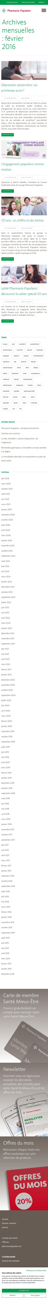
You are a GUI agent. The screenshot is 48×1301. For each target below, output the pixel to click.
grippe (5, 373)
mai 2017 (5, 850)
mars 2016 (5, 907)
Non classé (28, 228)
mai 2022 (5, 613)
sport (33, 397)
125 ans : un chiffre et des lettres (22, 220)
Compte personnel (12, 2)
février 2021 (6, 670)
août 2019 (5, 747)
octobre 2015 (6, 928)
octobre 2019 (6, 737)
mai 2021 (5, 654)
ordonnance (7, 385)
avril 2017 (5, 855)
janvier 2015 (6, 969)
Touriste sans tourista (10, 434)
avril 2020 (5, 711)
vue (13, 409)
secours (5, 397)
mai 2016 (5, 902)
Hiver (24, 373)
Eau (15, 361)
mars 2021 (5, 664)
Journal (5, 1228)
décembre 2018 (7, 783)
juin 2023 (5, 566)
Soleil (24, 397)
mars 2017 (5, 861)
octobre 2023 (7, 551)
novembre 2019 (7, 731)
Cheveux (16, 356)
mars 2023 (5, 577)
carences (6, 356)
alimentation (34, 344)
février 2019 (6, 773)
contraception (38, 356)
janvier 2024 (6, 541)
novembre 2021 (7, 639)
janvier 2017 (6, 871)
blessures (39, 350)
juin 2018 (5, 804)
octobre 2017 (6, 835)
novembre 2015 (7, 923)
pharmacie (19, 385)
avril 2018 (5, 814)
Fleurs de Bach (7, 367)
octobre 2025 (7, 489)
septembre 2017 (8, 840)
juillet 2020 (6, 701)
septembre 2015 (8, 933)
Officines (41, 2)
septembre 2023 (8, 556)
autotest (20, 350)
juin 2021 (5, 649)
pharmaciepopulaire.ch (11, 1246)
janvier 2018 (6, 824)
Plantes (30, 385)
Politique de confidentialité (36, 1270)
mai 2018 (5, 809)
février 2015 (6, 964)
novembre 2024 (8, 515)
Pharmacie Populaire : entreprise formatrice (20, 428)
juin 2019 (5, 752)
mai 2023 (5, 572)
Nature (16, 379)
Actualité (28, 177)
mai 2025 (5, 499)
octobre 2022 (7, 592)
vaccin (16, 403)
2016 (13, 344)
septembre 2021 (8, 644)
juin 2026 (5, 479)
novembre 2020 (8, 685)
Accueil (5, 1219)
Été (20, 409)
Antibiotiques (7, 350)
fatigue (33, 361)
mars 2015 (5, 959)
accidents (22, 344)
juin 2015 (5, 943)
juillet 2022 (6, 603)
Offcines (5, 1242)
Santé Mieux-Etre (29, 391)
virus (24, 403)
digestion (6, 361)
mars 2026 (5, 484)
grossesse (15, 373)
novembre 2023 (7, 546)
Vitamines (34, 403)
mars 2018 (5, 819)
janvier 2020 (6, 726)
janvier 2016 (6, 917)
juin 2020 (5, 706)
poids (39, 385)
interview (6, 379)
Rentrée (16, 391)
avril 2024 (5, 530)
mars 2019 (5, 768)
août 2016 (5, 892)
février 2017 (6, 866)
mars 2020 (6, 716)
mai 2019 (5, 757)
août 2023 (5, 561)
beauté (29, 350)
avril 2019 (5, 763)
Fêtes (27, 367)
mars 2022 (5, 623)
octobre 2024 (7, 520)
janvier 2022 (6, 628)
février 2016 (6, 912)
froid (19, 367)
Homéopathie (35, 373)
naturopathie (27, 379)
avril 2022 (5, 618)
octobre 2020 (7, 690)
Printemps (6, 391)
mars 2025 (5, 504)
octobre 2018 (6, 788)
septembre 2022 (8, 597)
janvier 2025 (6, 510)
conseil (26, 356)
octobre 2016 (6, 881)
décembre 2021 (7, 633)
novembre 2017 (7, 830)
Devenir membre (9, 1223)
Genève (36, 367)
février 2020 (6, 721)
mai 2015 (5, 948)
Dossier (27, 98)
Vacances (6, 403)
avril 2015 (5, 953)
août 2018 (5, 799)
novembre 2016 (7, 876)
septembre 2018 (8, 793)
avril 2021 (5, 659)
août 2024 (5, 525)
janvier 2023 (6, 582)
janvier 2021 (6, 675)
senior (15, 397)
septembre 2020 (8, 695)
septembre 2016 (8, 886)
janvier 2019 (6, 778)
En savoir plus (8, 134)
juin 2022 (5, 608)
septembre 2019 (8, 742)
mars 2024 (5, 535)
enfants (23, 361)
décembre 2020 (8, 680)
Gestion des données (28, 2)
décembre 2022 (8, 587)
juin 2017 (5, 845)
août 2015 (5, 938)
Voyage (5, 409)
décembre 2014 (7, 974)
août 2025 (5, 494)
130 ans (5, 344)
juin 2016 (5, 897)
